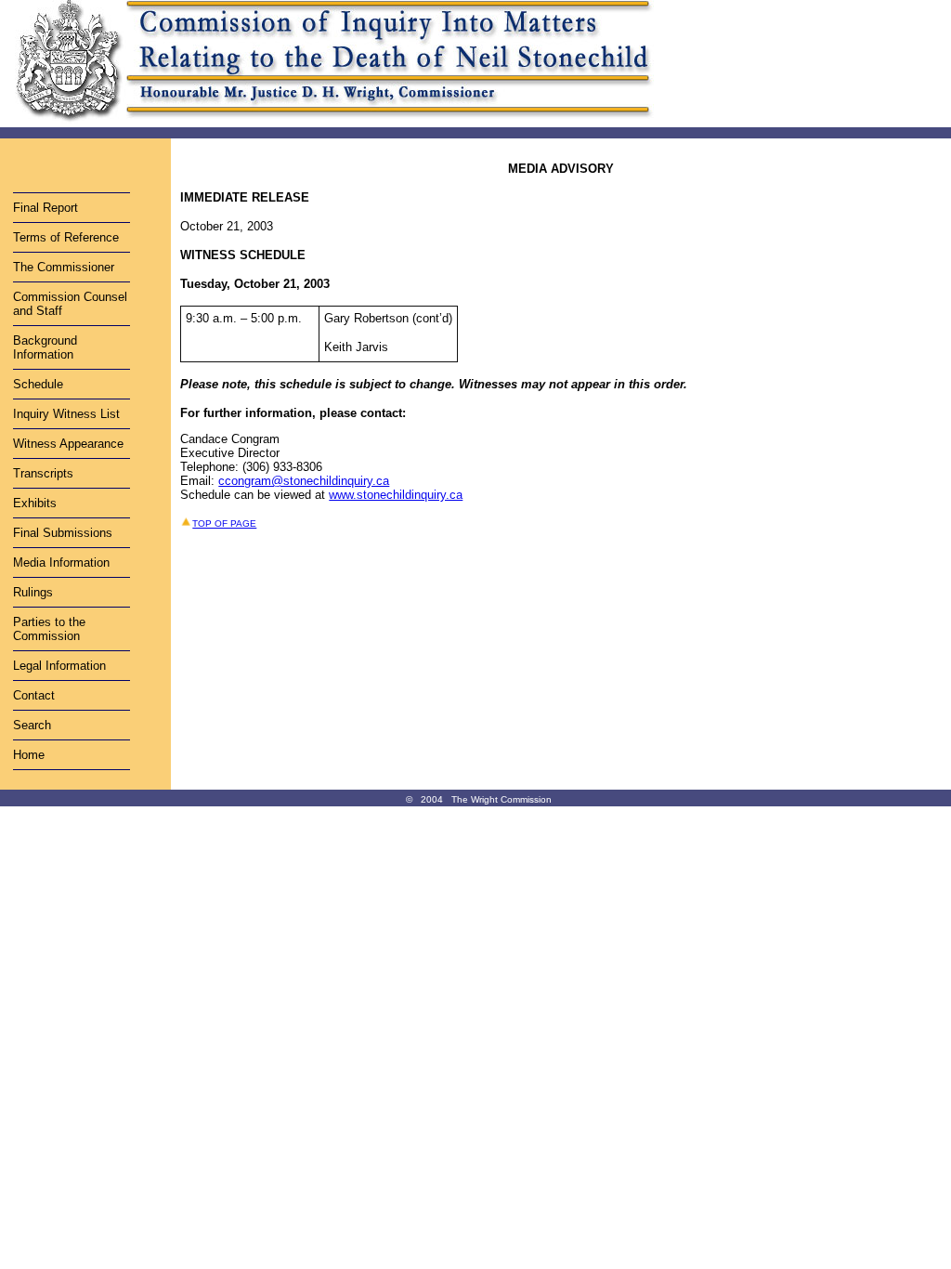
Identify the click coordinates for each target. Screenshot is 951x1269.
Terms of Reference (66, 237)
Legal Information (59, 666)
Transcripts (43, 473)
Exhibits (35, 503)
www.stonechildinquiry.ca (395, 495)
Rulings (33, 592)
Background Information (45, 347)
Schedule (38, 384)
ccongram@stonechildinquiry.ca (303, 481)
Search (32, 725)
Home (29, 755)
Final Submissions (62, 533)
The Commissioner (63, 267)
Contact (34, 695)
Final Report (45, 208)
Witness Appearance (68, 444)
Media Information (61, 562)
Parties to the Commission (49, 629)
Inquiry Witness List (66, 414)
